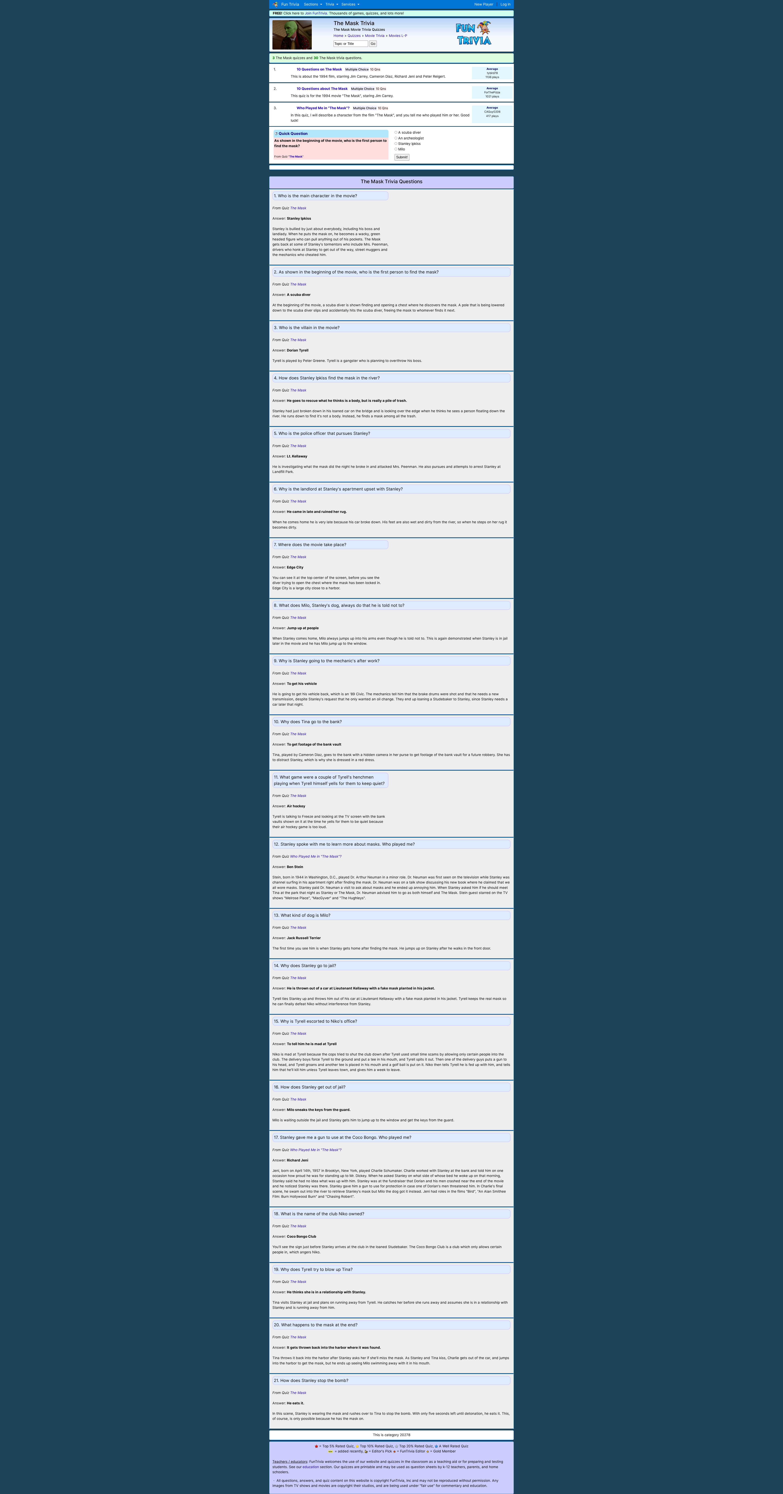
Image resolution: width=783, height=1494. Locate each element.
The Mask (298, 208)
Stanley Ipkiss (409, 144)
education (311, 1467)
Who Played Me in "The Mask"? (316, 856)
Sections (311, 4)
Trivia (330, 4)
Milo (401, 149)
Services (349, 4)
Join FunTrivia (316, 13)
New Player (483, 4)
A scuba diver (409, 132)
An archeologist (411, 138)
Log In (506, 4)
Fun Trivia (289, 4)
